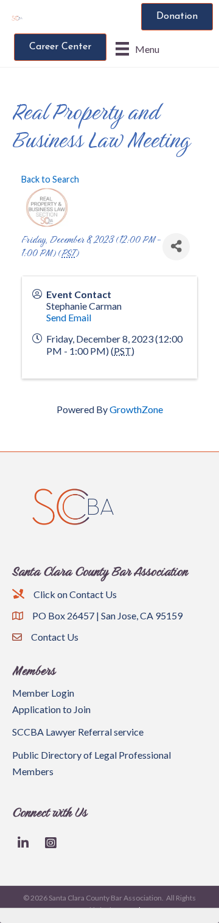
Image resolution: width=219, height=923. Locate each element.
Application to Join (51, 709)
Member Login (43, 692)
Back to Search (50, 179)
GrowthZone (136, 409)
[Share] (176, 246)
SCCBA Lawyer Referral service (78, 731)
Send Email (68, 317)
